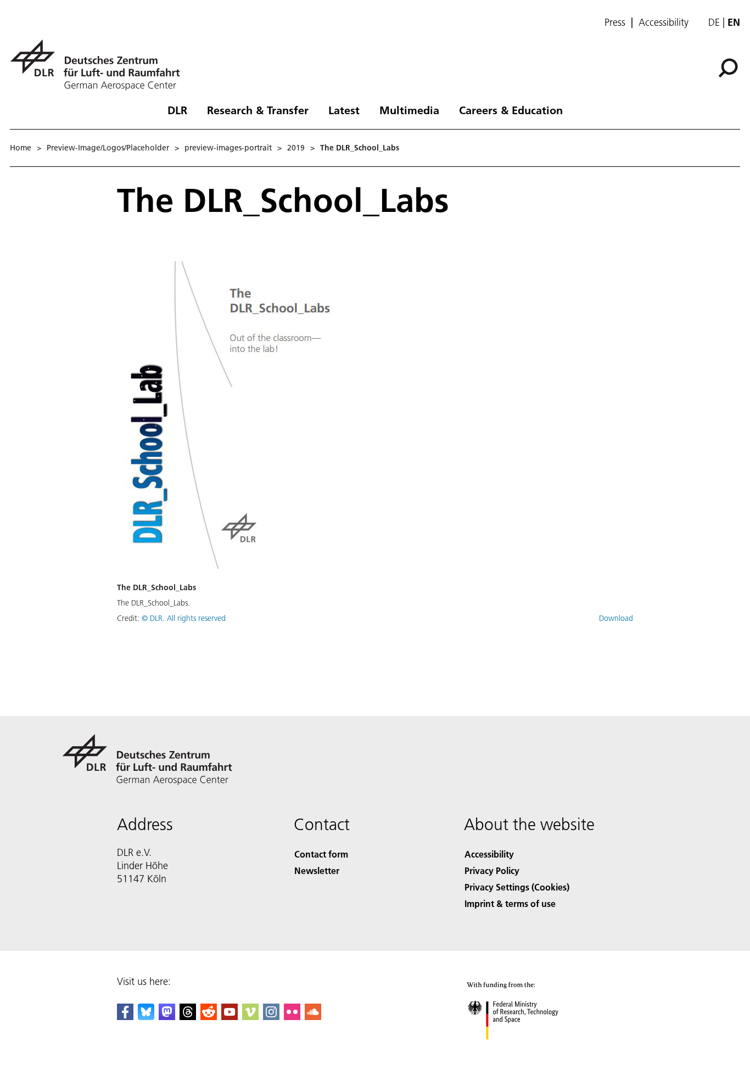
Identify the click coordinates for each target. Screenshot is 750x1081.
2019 (296, 148)
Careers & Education (511, 110)
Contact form (321, 854)
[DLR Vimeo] (250, 1016)
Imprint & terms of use (510, 903)
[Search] (729, 67)
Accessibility (664, 22)
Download (616, 618)
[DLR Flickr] (292, 1016)
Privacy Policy (491, 870)
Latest (344, 110)
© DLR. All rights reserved (184, 618)
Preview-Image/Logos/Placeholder (108, 148)
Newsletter (316, 870)
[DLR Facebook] (125, 1016)
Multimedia (409, 110)
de (714, 22)
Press (615, 22)
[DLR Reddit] (208, 1016)
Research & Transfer (258, 110)
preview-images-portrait (228, 148)
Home (20, 148)
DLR (177, 110)
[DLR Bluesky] (146, 1016)
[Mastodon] (167, 1016)
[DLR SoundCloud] (313, 1016)
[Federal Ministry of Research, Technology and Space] (527, 1050)
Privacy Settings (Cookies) (516, 887)
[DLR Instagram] (271, 1016)
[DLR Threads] (188, 1016)
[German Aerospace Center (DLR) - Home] (99, 65)
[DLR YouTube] (229, 1016)
